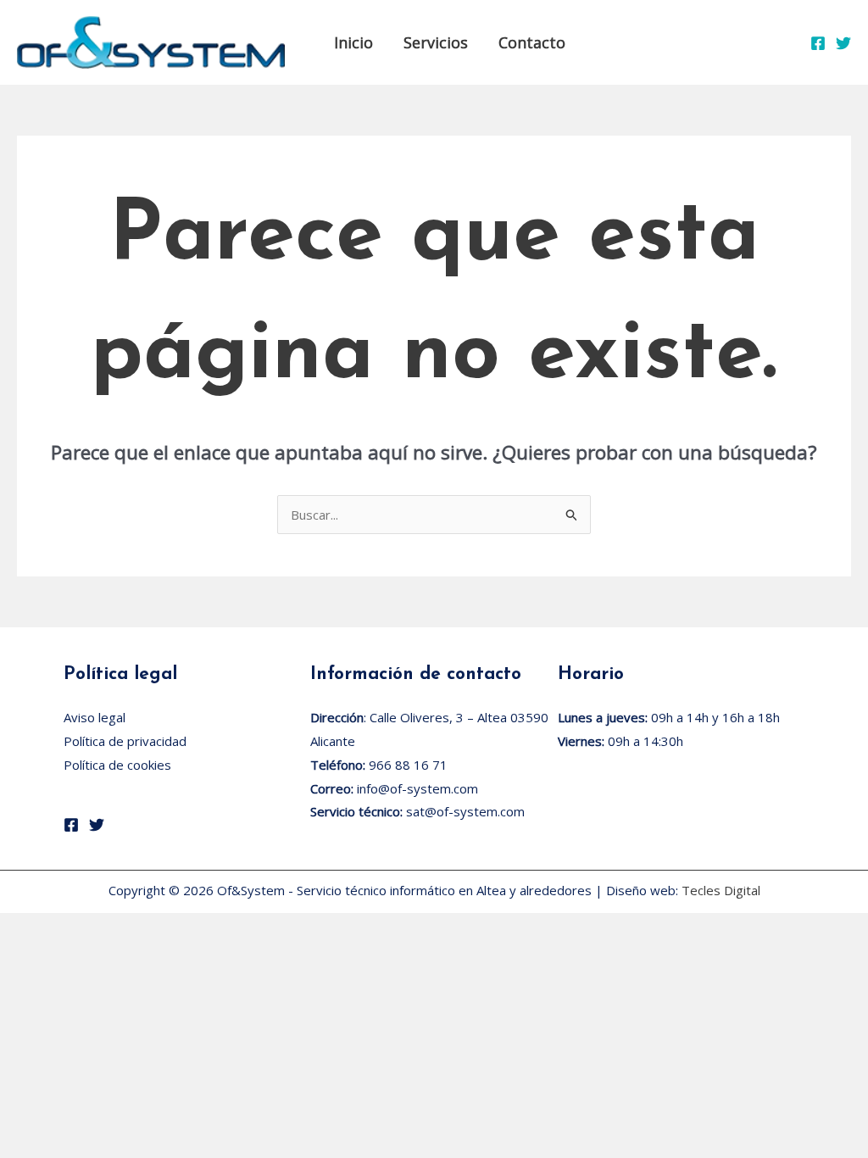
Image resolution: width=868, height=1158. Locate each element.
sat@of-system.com (465, 811)
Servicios (435, 42)
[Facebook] (818, 43)
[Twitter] (843, 43)
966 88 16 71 (408, 764)
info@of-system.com (417, 788)
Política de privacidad (125, 740)
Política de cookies (117, 764)
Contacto (531, 42)
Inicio (353, 42)
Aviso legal (94, 717)
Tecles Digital (721, 890)
